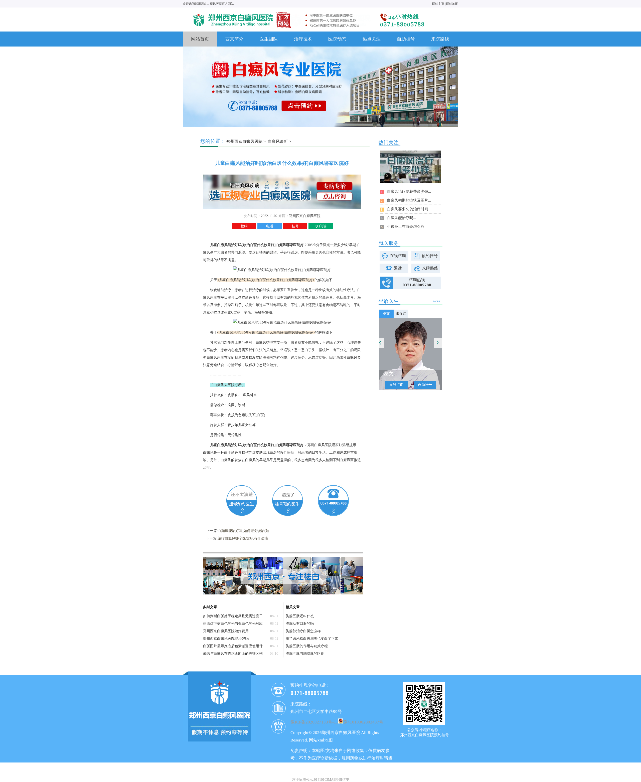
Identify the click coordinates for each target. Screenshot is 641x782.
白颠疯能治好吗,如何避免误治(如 (243, 531)
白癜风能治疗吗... (401, 218)
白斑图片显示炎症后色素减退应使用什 (233, 646)
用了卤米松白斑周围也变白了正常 (312, 638)
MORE (436, 301)
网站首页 (200, 39)
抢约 (244, 226)
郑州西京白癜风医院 (244, 141)
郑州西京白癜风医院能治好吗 (226, 638)
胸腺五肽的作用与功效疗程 (307, 646)
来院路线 (440, 39)
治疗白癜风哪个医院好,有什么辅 (243, 538)
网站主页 (438, 4)
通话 (398, 268)
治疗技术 (303, 39)
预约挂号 (430, 256)
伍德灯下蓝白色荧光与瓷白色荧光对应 (233, 623)
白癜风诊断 (278, 141)
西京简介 (234, 39)
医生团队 (269, 39)
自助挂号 (406, 39)
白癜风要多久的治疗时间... (409, 209)
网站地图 (452, 4)
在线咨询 (398, 256)
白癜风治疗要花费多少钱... (409, 192)
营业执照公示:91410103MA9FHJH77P (320, 779)
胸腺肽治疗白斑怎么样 (303, 631)
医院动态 (337, 39)
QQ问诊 (321, 226)
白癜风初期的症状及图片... (409, 200)
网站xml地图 (321, 740)
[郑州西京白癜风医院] (308, 12)
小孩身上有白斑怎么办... (407, 227)
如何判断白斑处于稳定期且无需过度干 (233, 616)
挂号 (295, 226)
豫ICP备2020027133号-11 (314, 722)
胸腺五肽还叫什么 (300, 616)
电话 (269, 226)
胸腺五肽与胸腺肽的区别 (305, 653)
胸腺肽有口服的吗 (300, 623)
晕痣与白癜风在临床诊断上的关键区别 (233, 653)
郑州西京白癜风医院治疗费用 (226, 631)
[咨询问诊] (282, 176)
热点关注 (372, 39)
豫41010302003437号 (363, 722)
